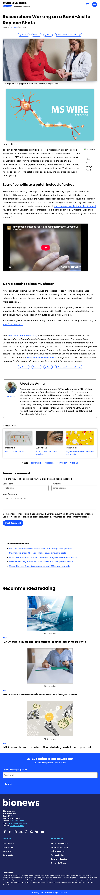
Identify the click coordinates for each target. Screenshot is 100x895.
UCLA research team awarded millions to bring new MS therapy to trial (43, 557)
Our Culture (8, 843)
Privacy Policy (57, 855)
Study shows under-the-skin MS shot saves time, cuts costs (37, 553)
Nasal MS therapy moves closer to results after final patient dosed (41, 561)
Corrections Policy (59, 847)
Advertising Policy (59, 843)
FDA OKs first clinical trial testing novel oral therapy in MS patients (40, 548)
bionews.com (18, 821)
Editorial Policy (58, 851)
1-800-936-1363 (17, 825)
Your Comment (10, 494)
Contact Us (8, 855)
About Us (7, 838)
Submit (9, 784)
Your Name (8, 483)
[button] (87, 4)
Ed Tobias (14, 27)
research (49, 462)
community (36, 462)
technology (61, 462)
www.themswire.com (13, 324)
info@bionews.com (18, 823)
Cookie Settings (58, 863)
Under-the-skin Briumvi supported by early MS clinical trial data (39, 566)
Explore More (57, 838)
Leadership (8, 847)
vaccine (74, 462)
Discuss (24, 35)
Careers (7, 851)
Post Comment (13, 523)
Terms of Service (59, 859)
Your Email (56, 483)
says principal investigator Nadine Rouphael (75, 206)
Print (48, 35)
